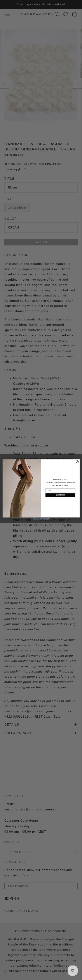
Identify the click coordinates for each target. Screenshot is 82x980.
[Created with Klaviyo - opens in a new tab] (41, 519)
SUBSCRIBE (60, 495)
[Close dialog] (77, 462)
